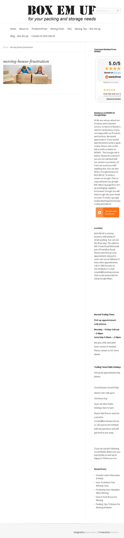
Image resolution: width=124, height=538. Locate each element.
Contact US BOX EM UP (43, 36)
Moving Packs (57, 29)
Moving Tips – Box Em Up (88, 29)
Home (13, 29)
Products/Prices (39, 29)
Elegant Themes (91, 532)
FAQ (69, 29)
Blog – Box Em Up (19, 36)
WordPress (114, 532)
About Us (23, 29)
